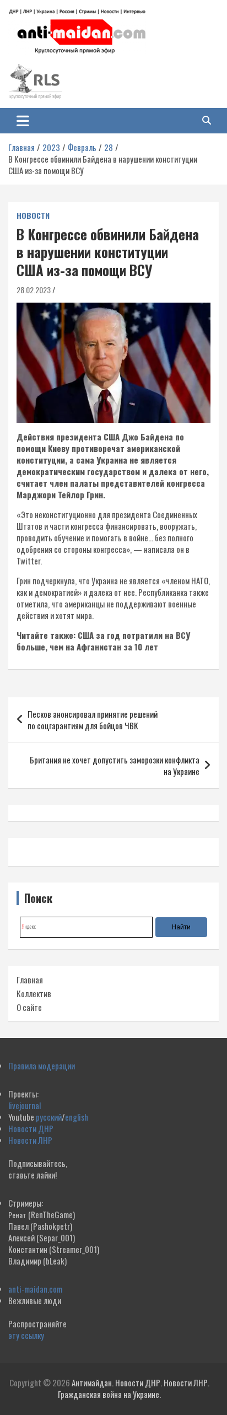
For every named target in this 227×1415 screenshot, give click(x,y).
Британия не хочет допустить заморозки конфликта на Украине (114, 765)
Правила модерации (41, 1065)
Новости (33, 215)
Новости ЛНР (30, 1140)
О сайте (29, 1007)
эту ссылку (26, 1335)
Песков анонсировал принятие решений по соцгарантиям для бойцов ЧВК (93, 719)
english (76, 1117)
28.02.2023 (34, 289)
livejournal (24, 1105)
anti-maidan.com (35, 1289)
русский (49, 1117)
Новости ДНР (30, 1128)
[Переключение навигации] (22, 120)
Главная (30, 979)
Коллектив (34, 993)
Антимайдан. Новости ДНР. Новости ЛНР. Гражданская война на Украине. (133, 1388)
